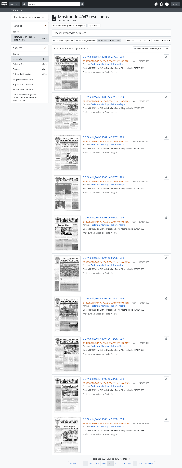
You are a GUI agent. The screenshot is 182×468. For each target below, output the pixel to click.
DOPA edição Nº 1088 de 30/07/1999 (103, 177)
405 (140, 463)
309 (103, 463)
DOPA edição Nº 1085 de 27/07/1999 (103, 96)
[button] (156, 4)
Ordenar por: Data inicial (137, 40)
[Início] (5, 4)
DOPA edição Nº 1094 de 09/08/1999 (103, 257)
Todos (16, 31)
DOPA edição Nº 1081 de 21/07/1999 (103, 56)
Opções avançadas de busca (70, 33)
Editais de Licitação (30, 75)
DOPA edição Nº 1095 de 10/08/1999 (103, 298)
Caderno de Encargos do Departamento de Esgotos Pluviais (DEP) (30, 97)
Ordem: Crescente (161, 40)
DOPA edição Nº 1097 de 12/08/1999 (103, 338)
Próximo (149, 463)
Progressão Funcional (30, 80)
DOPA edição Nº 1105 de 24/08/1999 (103, 378)
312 (123, 463)
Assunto (17, 48)
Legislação (30, 60)
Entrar (174, 4)
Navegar (14, 4)
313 (129, 463)
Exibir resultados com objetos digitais (152, 48)
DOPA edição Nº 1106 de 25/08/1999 (103, 419)
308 (97, 463)
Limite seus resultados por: (29, 17)
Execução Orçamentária (30, 90)
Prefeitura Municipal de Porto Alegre (30, 38)
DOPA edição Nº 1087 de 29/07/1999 (103, 137)
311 (116, 463)
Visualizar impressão (64, 40)
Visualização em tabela (110, 40)
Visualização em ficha (87, 40)
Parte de (17, 25)
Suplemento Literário (30, 85)
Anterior (73, 463)
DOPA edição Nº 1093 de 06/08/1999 (103, 217)
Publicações (30, 65)
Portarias (30, 70)
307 (91, 463)
